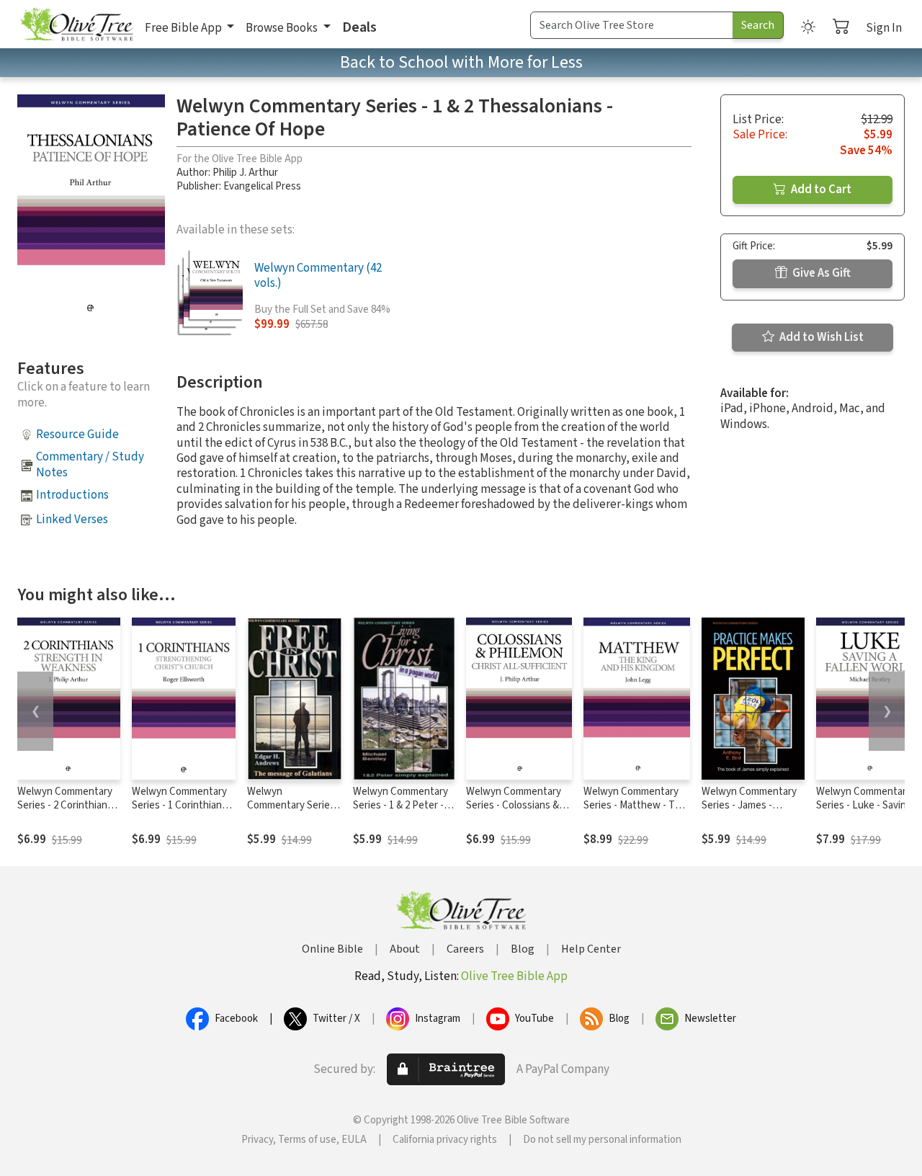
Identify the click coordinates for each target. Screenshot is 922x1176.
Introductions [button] (72, 495)
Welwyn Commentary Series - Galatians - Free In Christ (294, 812)
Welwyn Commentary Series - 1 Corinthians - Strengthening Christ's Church (183, 812)
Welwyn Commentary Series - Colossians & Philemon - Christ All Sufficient (513, 812)
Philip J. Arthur (245, 172)
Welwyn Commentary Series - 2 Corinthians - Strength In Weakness (67, 805)
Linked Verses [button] (72, 519)
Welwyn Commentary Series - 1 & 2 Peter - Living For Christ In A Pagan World (400, 812)
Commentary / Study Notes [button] (90, 464)
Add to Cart (820, 189)
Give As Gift (820, 273)
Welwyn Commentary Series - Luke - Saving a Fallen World (867, 805)
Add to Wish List (820, 337)
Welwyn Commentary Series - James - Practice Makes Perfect (749, 812)
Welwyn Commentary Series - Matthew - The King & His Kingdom (634, 805)
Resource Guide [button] (77, 434)
